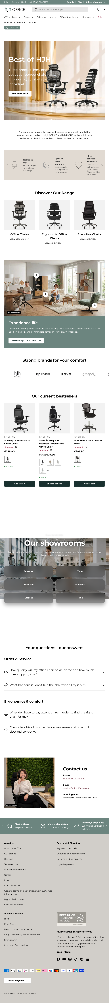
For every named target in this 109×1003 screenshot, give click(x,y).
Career (7, 875)
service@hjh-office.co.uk (76, 788)
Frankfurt (80, 584)
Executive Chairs (89, 234)
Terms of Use (11, 864)
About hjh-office (13, 848)
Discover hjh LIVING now (24, 340)
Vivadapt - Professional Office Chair (17, 442)
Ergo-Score (10, 924)
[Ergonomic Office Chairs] (54, 215)
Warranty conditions (15, 869)
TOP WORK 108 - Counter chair (88, 442)
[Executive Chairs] (89, 215)
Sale (100, 17)
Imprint (8, 880)
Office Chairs (19, 234)
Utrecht (29, 598)
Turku (80, 571)
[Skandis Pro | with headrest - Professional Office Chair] (54, 418)
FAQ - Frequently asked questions (22, 934)
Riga (80, 598)
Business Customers (15, 22)
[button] (103, 9)
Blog (6, 919)
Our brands (10, 853)
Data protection (12, 885)
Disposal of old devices (16, 945)
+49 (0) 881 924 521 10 (38, 2)
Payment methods (67, 848)
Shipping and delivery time (71, 853)
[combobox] (60, 9)
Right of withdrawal (14, 899)
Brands (70, 2)
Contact (8, 859)
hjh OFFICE (14, 993)
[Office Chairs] (19, 215)
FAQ (79, 2)
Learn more (17, 91)
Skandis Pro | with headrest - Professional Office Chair (52, 443)
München (28, 584)
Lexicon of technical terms (18, 929)
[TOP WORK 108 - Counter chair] (89, 418)
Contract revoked (13, 904)
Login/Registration (66, 864)
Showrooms (10, 940)
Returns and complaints (69, 859)
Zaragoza (28, 571)
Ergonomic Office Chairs (54, 236)
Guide (32, 22)
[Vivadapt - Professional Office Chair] (19, 418)
